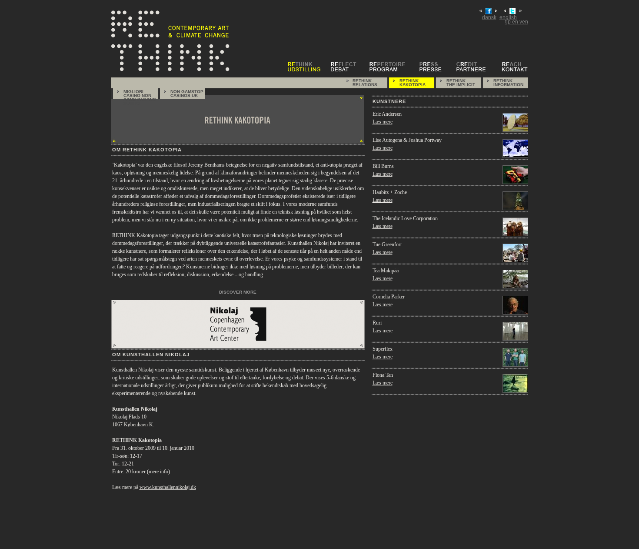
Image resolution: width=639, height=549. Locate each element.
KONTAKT (515, 66)
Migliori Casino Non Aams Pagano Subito (139, 94)
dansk (489, 17)
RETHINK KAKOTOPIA (412, 82)
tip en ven (516, 22)
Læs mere (383, 122)
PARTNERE (478, 66)
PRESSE (436, 66)
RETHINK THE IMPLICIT (460, 82)
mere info (158, 472)
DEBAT (349, 66)
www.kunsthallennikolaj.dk (168, 487)
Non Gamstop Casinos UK (186, 93)
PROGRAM (393, 66)
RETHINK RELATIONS (365, 82)
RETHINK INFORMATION (508, 82)
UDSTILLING (308, 66)
